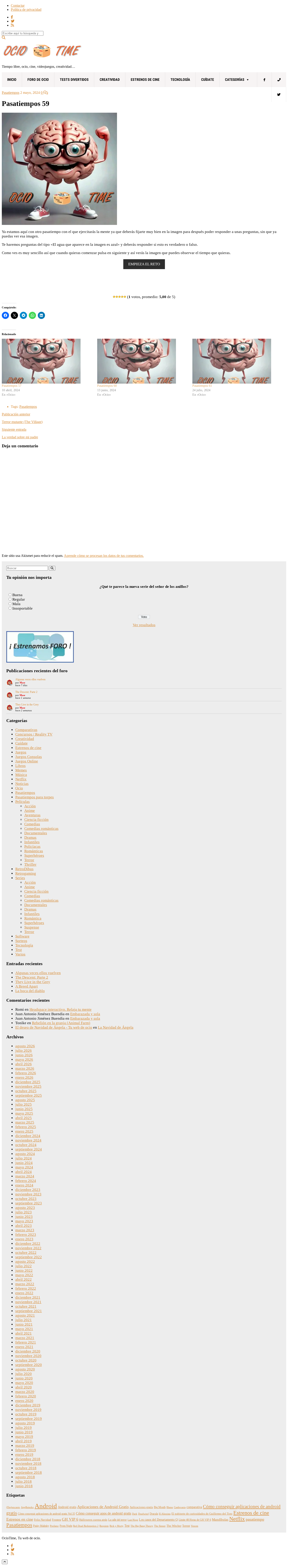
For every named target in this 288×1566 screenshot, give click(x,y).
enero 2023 (24, 1239)
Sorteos (21, 941)
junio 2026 (24, 1055)
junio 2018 (24, 1486)
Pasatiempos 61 (202, 385)
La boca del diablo (30, 991)
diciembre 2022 (27, 1243)
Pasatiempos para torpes (34, 797)
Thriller (30, 864)
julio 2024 (23, 1158)
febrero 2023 (25, 1234)
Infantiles (32, 842)
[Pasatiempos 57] (47, 361)
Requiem (104, 1526)
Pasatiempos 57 (11, 385)
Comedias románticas (41, 828)
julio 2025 (23, 1104)
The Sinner (160, 1526)
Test (18, 950)
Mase (22, 682)
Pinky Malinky (41, 1525)
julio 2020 (23, 1374)
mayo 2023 (24, 1221)
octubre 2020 (25, 1360)
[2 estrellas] (116, 296)
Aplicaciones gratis (141, 1507)
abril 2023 (23, 1225)
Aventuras (32, 815)
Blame (169, 1507)
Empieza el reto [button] (144, 264)
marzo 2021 (24, 1338)
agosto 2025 (25, 1100)
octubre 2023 (25, 1199)
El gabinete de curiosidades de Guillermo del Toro (201, 1513)
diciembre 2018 (27, 1459)
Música (21, 775)
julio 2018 (23, 1481)
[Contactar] (279, 79)
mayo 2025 (24, 1113)
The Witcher (173, 1525)
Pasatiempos (10, 92)
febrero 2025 (25, 1127)
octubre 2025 (25, 1091)
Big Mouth (160, 1507)
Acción (30, 806)
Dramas (30, 837)
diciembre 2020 (27, 1351)
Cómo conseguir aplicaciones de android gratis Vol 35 (46, 1513)
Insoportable (22, 608)
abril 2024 (23, 1172)
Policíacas (32, 846)
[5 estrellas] (125, 296)
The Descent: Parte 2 (26, 692)
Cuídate (207, 79)
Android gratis (67, 1507)
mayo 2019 (24, 1436)
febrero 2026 (25, 1073)
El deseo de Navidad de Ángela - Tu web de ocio (53, 1027)
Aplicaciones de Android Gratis (103, 1507)
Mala (16, 604)
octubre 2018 (25, 1468)
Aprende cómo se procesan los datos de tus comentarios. (104, 556)
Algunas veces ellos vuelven (30, 679)
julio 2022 (23, 1266)
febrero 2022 (25, 1288)
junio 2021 (24, 1324)
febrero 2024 (25, 1181)
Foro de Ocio (38, 79)
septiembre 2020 (28, 1365)
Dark (134, 1514)
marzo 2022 (24, 1284)
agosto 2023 (25, 1208)
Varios (20, 954)
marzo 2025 (24, 1122)
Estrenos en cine (19, 1519)
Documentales (35, 833)
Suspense (31, 927)
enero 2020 (24, 1401)
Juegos (20, 752)
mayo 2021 (24, 1329)
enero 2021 (24, 1347)
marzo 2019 (24, 1445)
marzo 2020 (24, 1392)
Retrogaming (25, 873)
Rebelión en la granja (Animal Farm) (61, 1023)
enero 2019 (24, 1454)
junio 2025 (24, 1109)
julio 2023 (23, 1212)
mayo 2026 (24, 1059)
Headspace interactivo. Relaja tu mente (60, 1009)
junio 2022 (24, 1270)
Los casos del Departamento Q (158, 1519)
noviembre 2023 (28, 1194)
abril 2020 (23, 1387)
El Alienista (165, 1514)
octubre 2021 (25, 1306)
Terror (29, 860)
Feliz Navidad (42, 1519)
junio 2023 (24, 1217)
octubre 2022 (25, 1252)
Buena (17, 595)
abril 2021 (23, 1333)
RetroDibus (24, 869)
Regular (18, 599)
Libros (20, 766)
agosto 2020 (25, 1369)
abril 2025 (23, 1118)
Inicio (11, 79)
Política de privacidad (26, 9)
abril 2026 (23, 1064)
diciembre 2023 (27, 1190)
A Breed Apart (26, 986)
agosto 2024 (25, 1154)
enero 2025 (24, 1131)
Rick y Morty (117, 1526)
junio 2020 (24, 1378)
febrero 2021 (25, 1342)
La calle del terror (117, 1519)
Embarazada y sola (85, 1014)
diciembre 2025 (27, 1082)
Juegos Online (26, 761)
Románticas (33, 851)
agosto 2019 (25, 1423)
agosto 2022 (25, 1261)
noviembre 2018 (28, 1463)
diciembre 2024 (27, 1136)
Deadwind (143, 1514)
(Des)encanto (13, 1507)
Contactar (18, 5)
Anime (29, 810)
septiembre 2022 (28, 1257)
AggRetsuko (27, 1507)
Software (22, 936)
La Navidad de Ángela (115, 1027)
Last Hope (133, 1520)
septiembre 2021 (28, 1311)
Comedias (32, 824)
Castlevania (180, 1507)
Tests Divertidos (74, 79)
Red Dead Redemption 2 (86, 1526)
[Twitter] (279, 94)
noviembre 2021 (28, 1302)
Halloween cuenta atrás (93, 1519)
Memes (21, 770)
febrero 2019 (25, 1450)
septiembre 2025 (28, 1095)
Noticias (22, 784)
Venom (194, 1526)
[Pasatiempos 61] (237, 361)
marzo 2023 (24, 1230)
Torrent (186, 1525)
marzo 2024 (24, 1176)
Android (46, 1505)
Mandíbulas (220, 1519)
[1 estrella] (114, 296)
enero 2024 (24, 1185)
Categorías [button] (234, 79)
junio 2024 (24, 1163)
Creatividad (110, 79)
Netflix (21, 779)
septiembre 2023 (28, 1203)
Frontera (56, 1519)
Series (20, 878)
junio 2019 (24, 1432)
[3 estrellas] (119, 296)
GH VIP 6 (70, 1519)
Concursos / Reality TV (33, 734)
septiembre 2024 (28, 1149)
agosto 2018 (25, 1477)
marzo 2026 (24, 1068)
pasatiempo (255, 1519)
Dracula (154, 1513)
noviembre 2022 (28, 1248)
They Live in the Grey (27, 704)
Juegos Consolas (28, 757)
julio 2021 (23, 1320)
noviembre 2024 (28, 1140)
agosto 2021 (25, 1315)
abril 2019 (23, 1441)
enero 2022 (24, 1293)
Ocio (19, 788)
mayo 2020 (24, 1383)
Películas (22, 801)
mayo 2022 (24, 1275)
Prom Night (66, 1525)
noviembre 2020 (28, 1356)
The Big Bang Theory (141, 1526)
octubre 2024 (25, 1145)
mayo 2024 (24, 1167)
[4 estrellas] (122, 296)
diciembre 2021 (27, 1297)
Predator (54, 1526)
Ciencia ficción (36, 819)
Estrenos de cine (145, 79)
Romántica (32, 918)
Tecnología (180, 79)
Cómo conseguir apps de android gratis (103, 1513)
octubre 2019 (25, 1414)
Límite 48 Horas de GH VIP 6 (195, 1519)
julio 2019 (23, 1427)
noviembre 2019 (28, 1410)
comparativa (194, 1507)
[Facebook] (264, 79)
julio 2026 (23, 1050)
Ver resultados (144, 625)
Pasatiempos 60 (107, 385)
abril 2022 (23, 1279)
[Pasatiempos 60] (142, 361)
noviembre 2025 (28, 1086)
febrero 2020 (25, 1396)
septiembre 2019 (28, 1419)
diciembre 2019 (27, 1405)
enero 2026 (24, 1077)
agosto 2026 (25, 1046)
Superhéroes (34, 855)
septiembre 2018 (28, 1472)
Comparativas (26, 730)
